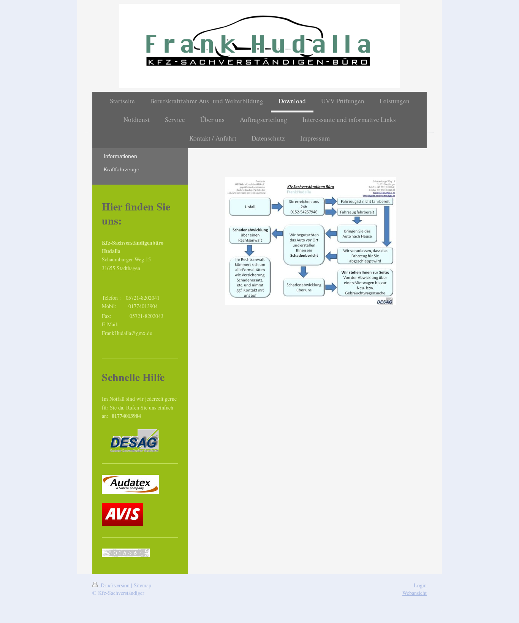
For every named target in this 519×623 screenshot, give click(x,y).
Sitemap (142, 585)
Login (420, 585)
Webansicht (414, 592)
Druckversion (115, 585)
